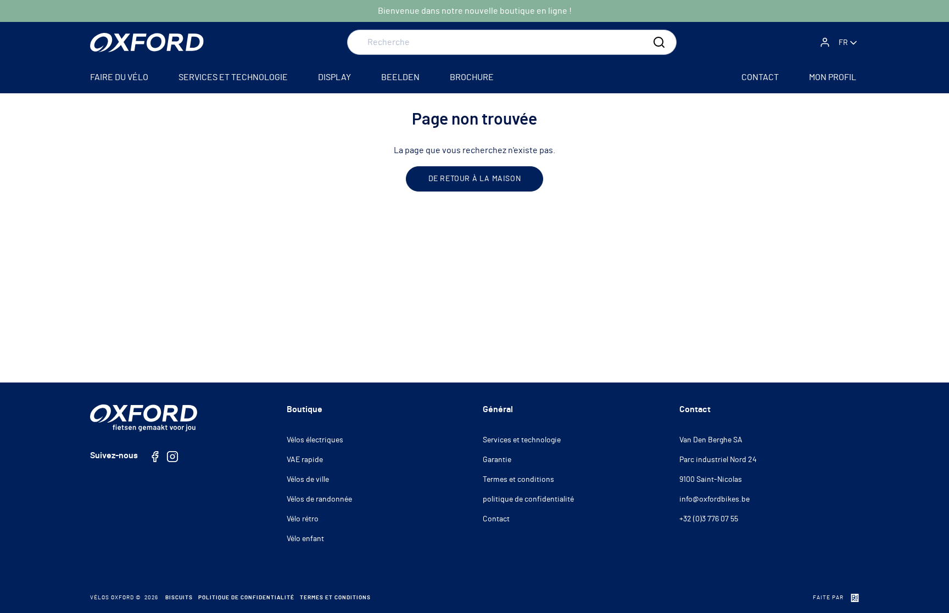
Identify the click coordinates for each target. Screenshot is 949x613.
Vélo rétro (303, 519)
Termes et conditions (518, 479)
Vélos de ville (308, 479)
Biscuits (179, 597)
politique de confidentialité (528, 499)
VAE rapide (305, 460)
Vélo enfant (305, 539)
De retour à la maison (474, 179)
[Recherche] (659, 42)
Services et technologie (522, 440)
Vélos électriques (315, 440)
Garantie (497, 460)
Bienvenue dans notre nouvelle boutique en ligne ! (475, 11)
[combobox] (512, 42)
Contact (496, 519)
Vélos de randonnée (319, 499)
